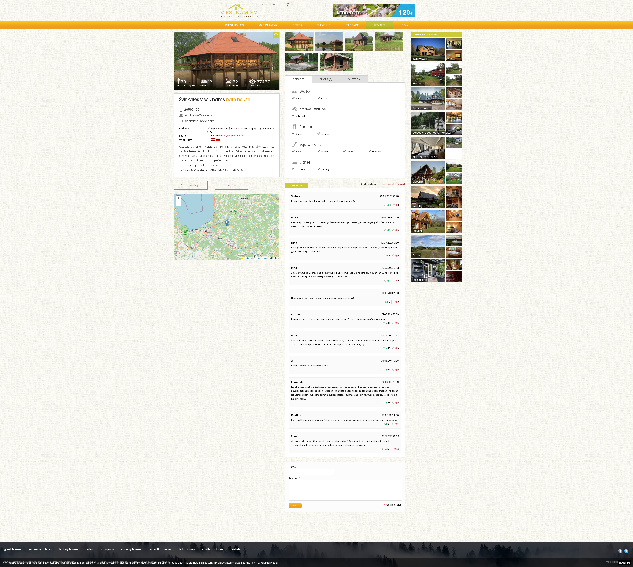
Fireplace (376, 151)
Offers (297, 25)
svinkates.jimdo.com (199, 121)
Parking (325, 169)
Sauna (298, 133)
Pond (298, 98)
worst (391, 184)
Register (380, 25)
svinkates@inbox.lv (198, 115)
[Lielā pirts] (299, 41)
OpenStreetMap (260, 258)
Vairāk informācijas (268, 562)
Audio (298, 151)
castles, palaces (212, 549)
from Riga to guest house (231, 135)
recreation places (160, 549)
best (383, 184)
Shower (350, 151)
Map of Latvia (268, 25)
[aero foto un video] (374, 10)
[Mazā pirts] (359, 41)
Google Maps (191, 185)
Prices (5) (326, 79)
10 (389, 323)
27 (389, 423)
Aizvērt (625, 562)
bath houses (187, 549)
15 (389, 348)
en (273, 4)
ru (267, 4)
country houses (131, 549)
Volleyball (300, 116)
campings (107, 549)
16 (389, 369)
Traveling (323, 25)
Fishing (324, 98)
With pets (300, 169)
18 (389, 402)
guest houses (12, 549)
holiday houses (68, 549)
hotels (90, 549)
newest (401, 184)
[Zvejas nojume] (389, 41)
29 (397, 448)
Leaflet (246, 258)
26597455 (191, 109)
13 (388, 448)
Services (298, 79)
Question (354, 79)
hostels (235, 549)
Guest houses (234, 25)
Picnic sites (326, 133)
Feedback (352, 25)
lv (262, 4)
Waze (231, 185)
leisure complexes (40, 549)
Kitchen (325, 151)
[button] (227, 223)
